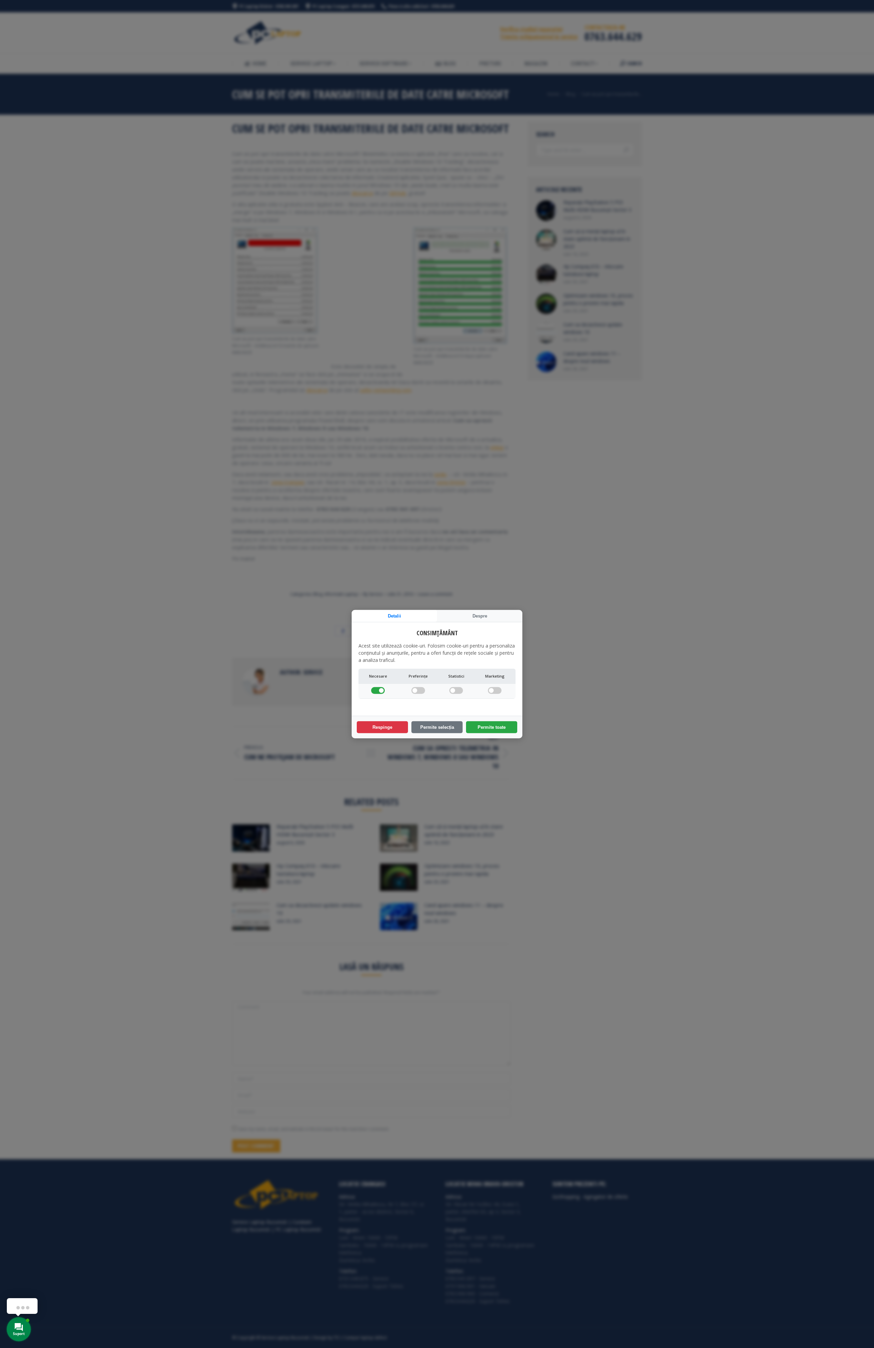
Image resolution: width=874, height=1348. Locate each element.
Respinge (382, 727)
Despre (480, 615)
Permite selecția (437, 727)
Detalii (394, 615)
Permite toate (492, 727)
